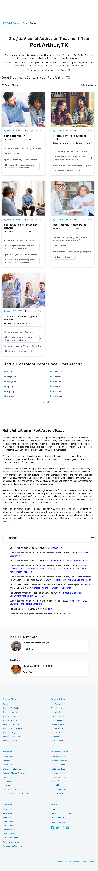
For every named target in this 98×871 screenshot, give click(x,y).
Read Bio (27, 649)
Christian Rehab (9, 830)
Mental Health (8, 757)
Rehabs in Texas (9, 716)
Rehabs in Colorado (11, 724)
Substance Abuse (59, 752)
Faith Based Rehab (10, 838)
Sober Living (8, 818)
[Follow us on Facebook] (52, 827)
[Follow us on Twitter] (57, 827)
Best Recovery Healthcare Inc (69, 224)
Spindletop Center (14, 135)
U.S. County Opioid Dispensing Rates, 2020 (66, 561)
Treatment (8, 804)
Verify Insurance (57, 818)
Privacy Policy (88, 862)
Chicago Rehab (57, 741)
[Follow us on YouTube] (67, 827)
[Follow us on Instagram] (62, 827)
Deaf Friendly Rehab (11, 842)
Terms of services (75, 862)
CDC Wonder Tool (54, 548)
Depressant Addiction (59, 761)
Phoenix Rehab (57, 729)
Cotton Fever (8, 765)
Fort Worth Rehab (58, 704)
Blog (53, 809)
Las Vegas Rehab (58, 724)
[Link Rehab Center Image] (23, 109)
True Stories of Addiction (61, 813)
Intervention (8, 781)
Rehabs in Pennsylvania (12, 737)
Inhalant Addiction (58, 781)
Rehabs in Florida (10, 704)
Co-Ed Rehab (8, 822)
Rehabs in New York (10, 712)
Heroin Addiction (57, 793)
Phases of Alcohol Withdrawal (15, 773)
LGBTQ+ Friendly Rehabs (13, 769)
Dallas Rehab (56, 708)
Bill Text (48, 609)
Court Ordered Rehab (11, 789)
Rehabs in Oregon (10, 733)
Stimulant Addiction (58, 757)
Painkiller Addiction (58, 769)
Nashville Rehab (57, 712)
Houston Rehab (57, 716)
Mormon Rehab (9, 834)
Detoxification (8, 809)
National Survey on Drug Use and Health (72, 580)
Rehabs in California (11, 708)
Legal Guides (8, 785)
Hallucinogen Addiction (60, 773)
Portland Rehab (57, 737)
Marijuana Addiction (59, 777)
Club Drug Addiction (59, 789)
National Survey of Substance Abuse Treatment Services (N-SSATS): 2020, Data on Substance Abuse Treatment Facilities (50, 569)
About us (55, 804)
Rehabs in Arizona (10, 720)
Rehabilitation (8, 813)
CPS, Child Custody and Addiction (16, 793)
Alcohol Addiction (58, 765)
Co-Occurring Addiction (12, 846)
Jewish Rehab (8, 826)
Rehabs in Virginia (10, 741)
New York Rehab (57, 733)
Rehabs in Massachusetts (13, 729)
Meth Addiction (57, 785)
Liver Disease (8, 777)
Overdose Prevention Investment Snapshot (51, 588)
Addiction (7, 752)
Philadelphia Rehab (58, 720)
